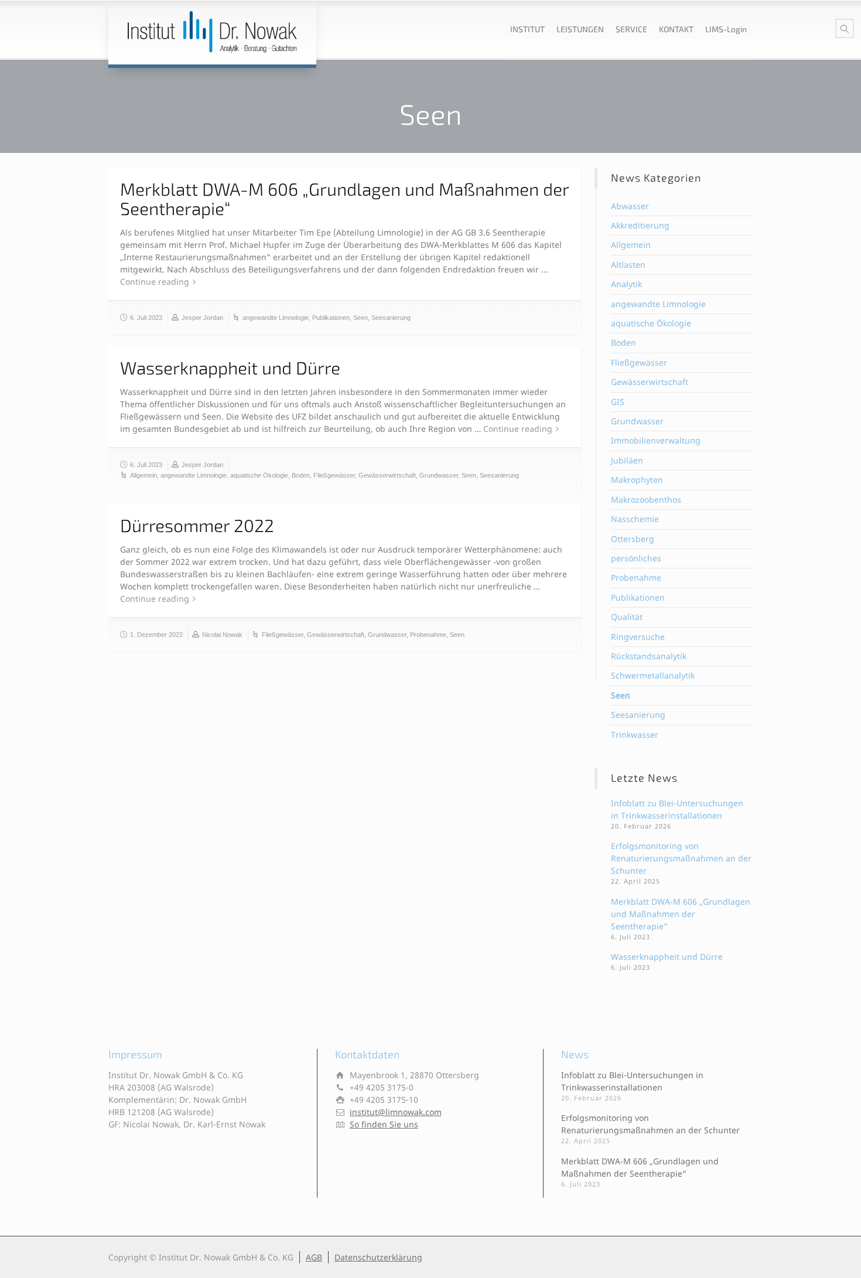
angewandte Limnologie (275, 317)
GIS (617, 401)
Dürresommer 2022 (197, 525)
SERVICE (631, 29)
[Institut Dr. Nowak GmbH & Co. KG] (212, 32)
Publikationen (331, 317)
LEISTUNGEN (580, 29)
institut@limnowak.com (396, 1111)
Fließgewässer (334, 475)
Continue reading (154, 281)
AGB (314, 1257)
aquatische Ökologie (259, 475)
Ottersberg (632, 538)
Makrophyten (637, 479)
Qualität (627, 616)
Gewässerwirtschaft (387, 475)
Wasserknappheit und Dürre (230, 367)
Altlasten (628, 264)
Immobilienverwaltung (656, 440)
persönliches (636, 558)
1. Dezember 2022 (156, 634)
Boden (301, 475)
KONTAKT (676, 29)
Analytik (626, 283)
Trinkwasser (634, 734)
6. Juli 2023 (146, 317)
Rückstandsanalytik (648, 656)
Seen (360, 317)
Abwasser (630, 206)
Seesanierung (391, 317)
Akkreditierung (640, 225)
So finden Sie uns (384, 1124)
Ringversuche (638, 636)
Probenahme (428, 634)
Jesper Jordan (202, 317)
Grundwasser (438, 475)
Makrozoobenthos (646, 499)
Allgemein (143, 475)
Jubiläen (627, 460)
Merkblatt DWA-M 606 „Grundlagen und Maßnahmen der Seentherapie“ (344, 198)
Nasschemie (635, 518)
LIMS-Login (726, 29)
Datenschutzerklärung (378, 1257)
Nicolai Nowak (222, 634)
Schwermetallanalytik (653, 675)
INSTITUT (527, 29)
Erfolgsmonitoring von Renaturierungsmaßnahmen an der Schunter (681, 858)
